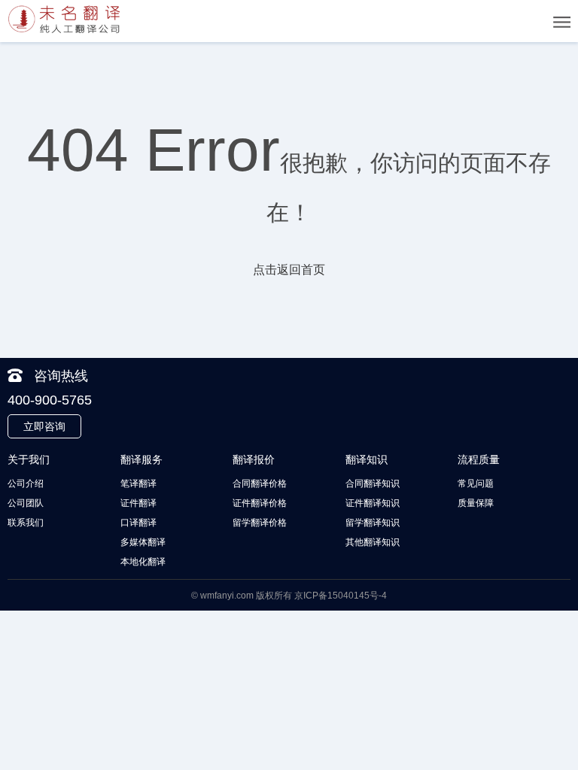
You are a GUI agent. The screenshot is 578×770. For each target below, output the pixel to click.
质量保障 (476, 503)
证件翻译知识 (372, 503)
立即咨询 (44, 426)
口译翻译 (138, 522)
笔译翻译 (138, 483)
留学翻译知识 (372, 522)
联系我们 (26, 522)
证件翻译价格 (260, 503)
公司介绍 (26, 483)
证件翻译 (138, 503)
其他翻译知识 (372, 542)
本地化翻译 (143, 561)
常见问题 (476, 483)
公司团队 (26, 503)
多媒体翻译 (143, 542)
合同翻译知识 (372, 483)
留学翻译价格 (260, 522)
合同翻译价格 (260, 483)
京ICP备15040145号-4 (340, 595)
